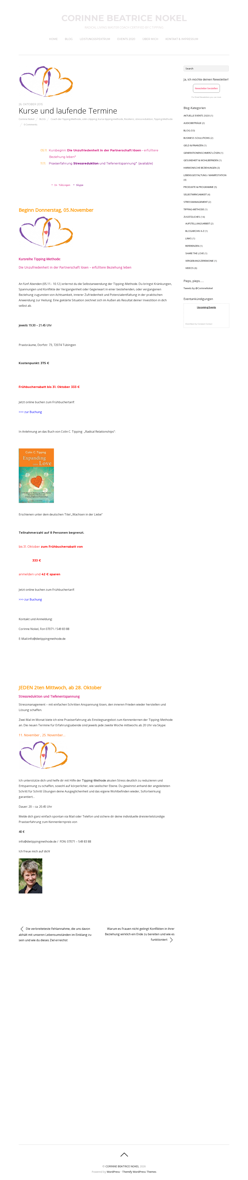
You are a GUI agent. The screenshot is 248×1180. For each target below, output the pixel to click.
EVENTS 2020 (126, 39)
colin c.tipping (89, 119)
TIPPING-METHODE (194, 209)
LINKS (188, 238)
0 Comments (30, 124)
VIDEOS (189, 268)
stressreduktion (144, 119)
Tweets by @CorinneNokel (198, 288)
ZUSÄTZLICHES (192, 216)
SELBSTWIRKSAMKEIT (195, 194)
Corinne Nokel (26, 119)
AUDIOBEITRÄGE (192, 123)
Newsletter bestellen (206, 88)
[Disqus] (96, 996)
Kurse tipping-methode (110, 119)
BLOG (42, 119)
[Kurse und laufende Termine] (46, 96)
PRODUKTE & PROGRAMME (199, 187)
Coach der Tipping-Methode (66, 119)
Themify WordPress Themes (139, 1171)
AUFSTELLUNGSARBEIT (197, 223)
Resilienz (129, 119)
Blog (69, 39)
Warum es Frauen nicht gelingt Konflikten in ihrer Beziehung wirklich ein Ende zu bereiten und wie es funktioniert (139, 934)
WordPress (113, 1171)
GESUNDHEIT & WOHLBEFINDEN (201, 160)
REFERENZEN (192, 245)
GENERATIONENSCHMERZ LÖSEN (202, 152)
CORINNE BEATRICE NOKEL (122, 1166)
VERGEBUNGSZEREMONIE (199, 260)
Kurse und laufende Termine (68, 110)
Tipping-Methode (163, 119)
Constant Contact (205, 324)
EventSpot (190, 324)
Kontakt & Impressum (181, 39)
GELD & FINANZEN (193, 145)
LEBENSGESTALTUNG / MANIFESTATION (205, 175)
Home (53, 39)
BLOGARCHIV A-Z (194, 231)
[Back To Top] (124, 1154)
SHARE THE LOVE (194, 253)
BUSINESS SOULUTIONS (197, 138)
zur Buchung (33, 412)
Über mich (150, 39)
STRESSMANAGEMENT (196, 202)
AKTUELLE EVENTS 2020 (197, 115)
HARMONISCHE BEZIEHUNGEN (200, 167)
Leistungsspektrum (95, 39)
